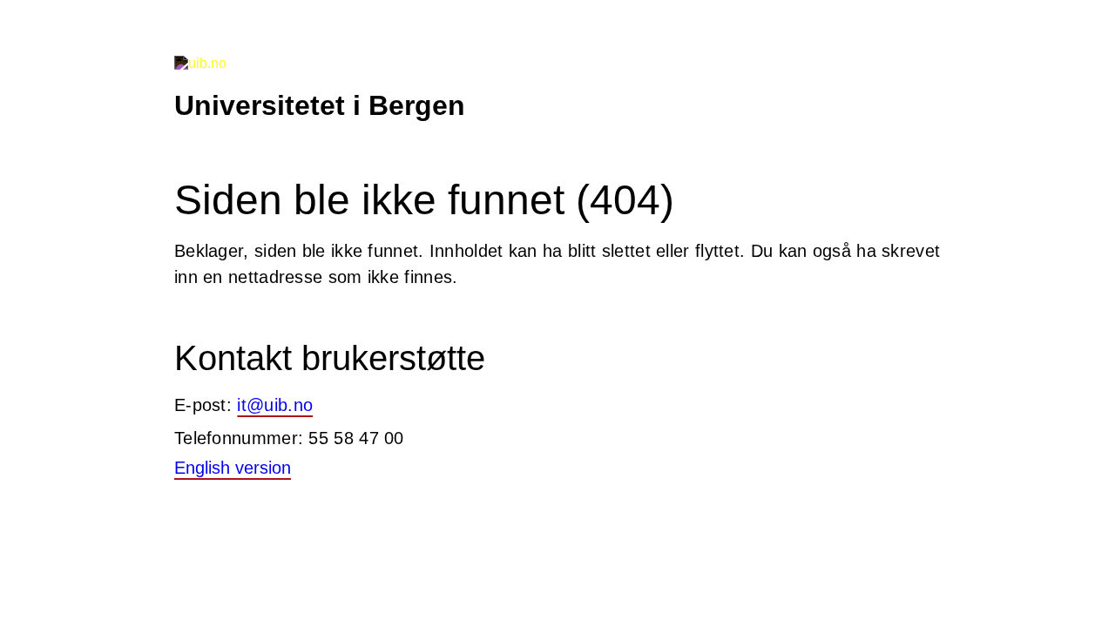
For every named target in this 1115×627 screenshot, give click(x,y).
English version (232, 467)
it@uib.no (275, 405)
